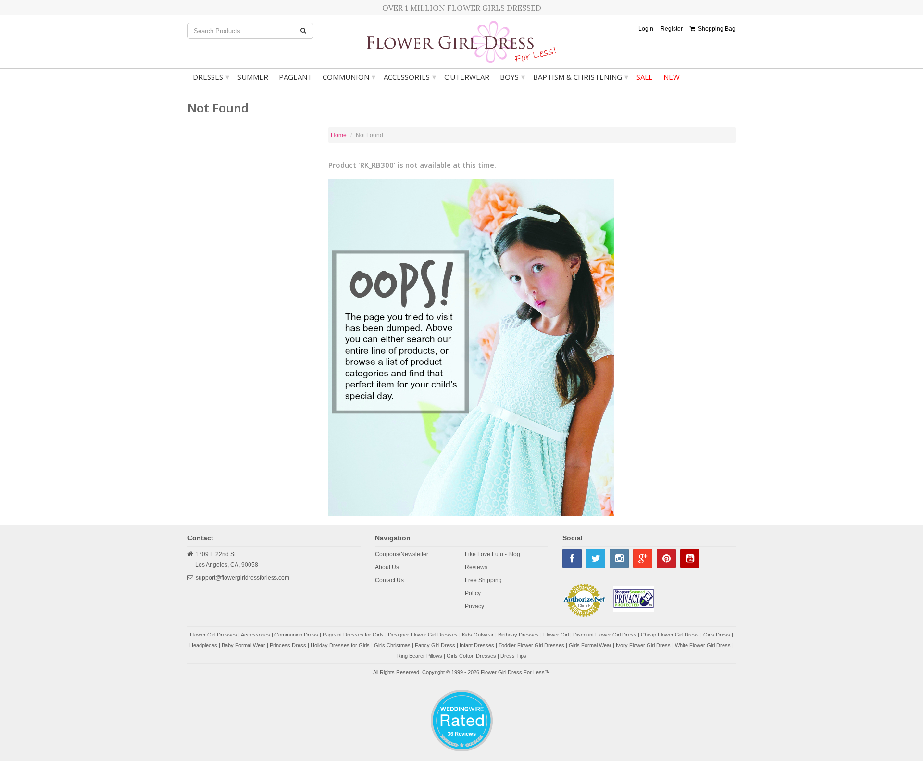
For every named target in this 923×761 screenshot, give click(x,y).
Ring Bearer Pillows (419, 656)
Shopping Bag (715, 28)
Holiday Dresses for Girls (340, 645)
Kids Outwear (478, 634)
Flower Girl (556, 634)
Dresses (211, 77)
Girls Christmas (392, 645)
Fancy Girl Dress (435, 645)
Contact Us (389, 580)
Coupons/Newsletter (401, 554)
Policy (473, 593)
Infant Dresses (477, 645)
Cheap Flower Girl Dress (670, 634)
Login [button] (645, 28)
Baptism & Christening (580, 77)
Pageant (295, 77)
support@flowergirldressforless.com (242, 577)
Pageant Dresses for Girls (353, 634)
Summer (252, 77)
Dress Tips (513, 656)
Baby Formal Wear (243, 645)
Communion (349, 77)
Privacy (474, 606)
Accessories (410, 77)
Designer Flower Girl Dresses (423, 634)
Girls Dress (716, 634)
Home (339, 135)
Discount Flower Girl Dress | (607, 634)
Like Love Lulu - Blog (492, 554)
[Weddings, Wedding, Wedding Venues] (461, 701)
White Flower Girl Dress (703, 645)
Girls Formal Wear (590, 645)
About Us (387, 567)
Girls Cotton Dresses (471, 656)
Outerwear (466, 77)
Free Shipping (483, 580)
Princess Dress (288, 645)
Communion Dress (296, 634)
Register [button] (672, 28)
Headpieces (203, 645)
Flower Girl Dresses (213, 634)
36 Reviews (462, 733)
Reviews (476, 567)
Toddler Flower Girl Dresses (531, 645)
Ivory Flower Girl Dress (643, 645)
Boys (512, 77)
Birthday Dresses (518, 634)
